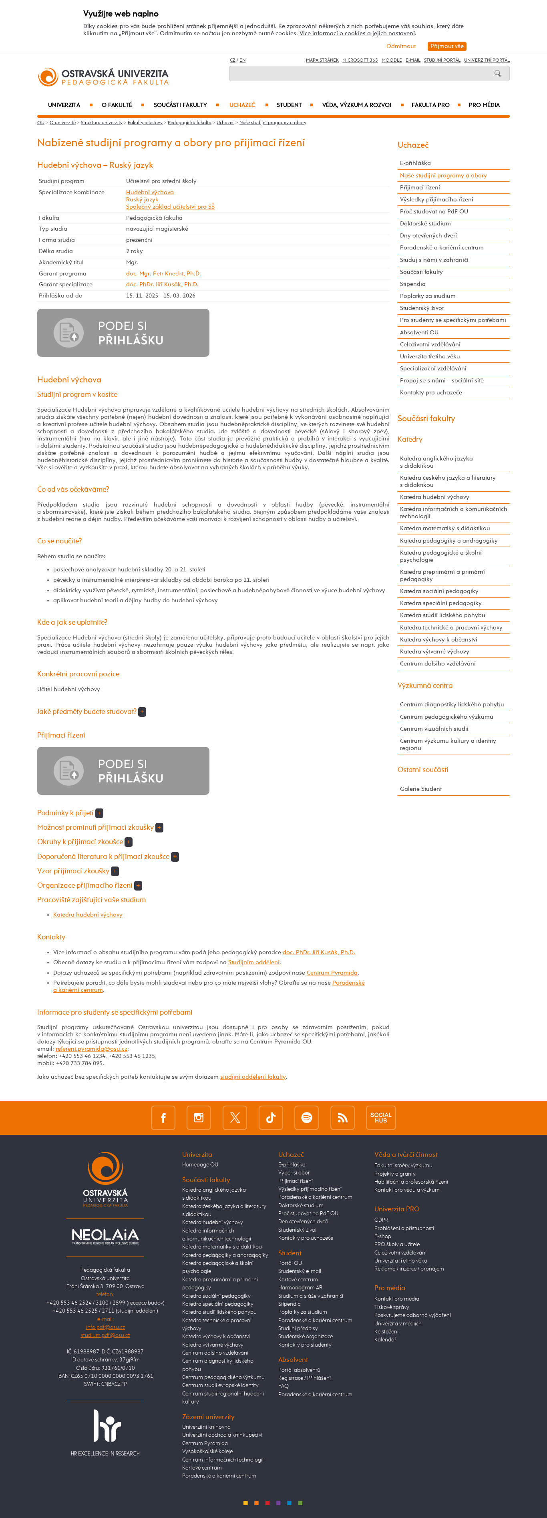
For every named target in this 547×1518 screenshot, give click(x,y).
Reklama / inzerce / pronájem (409, 1269)
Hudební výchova (150, 192)
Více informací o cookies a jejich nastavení (357, 33)
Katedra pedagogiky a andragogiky (449, 541)
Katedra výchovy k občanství (438, 640)
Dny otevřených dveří (428, 236)
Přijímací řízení (420, 188)
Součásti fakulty (186, 105)
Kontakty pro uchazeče (431, 393)
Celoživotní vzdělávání (430, 345)
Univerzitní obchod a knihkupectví (222, 1435)
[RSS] (342, 1117)
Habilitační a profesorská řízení (411, 1182)
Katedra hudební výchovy (88, 915)
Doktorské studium (425, 224)
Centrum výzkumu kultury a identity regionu (448, 744)
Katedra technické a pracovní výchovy (451, 628)
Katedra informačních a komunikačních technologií (453, 512)
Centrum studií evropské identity (220, 1385)
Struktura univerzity (102, 123)
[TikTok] (271, 1117)
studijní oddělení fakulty (253, 1077)
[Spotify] (306, 1117)
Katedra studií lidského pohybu (442, 615)
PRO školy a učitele (397, 1244)
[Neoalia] (105, 1236)
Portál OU (290, 1263)
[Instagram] (199, 1117)
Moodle (392, 60)
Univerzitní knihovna (206, 1427)
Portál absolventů (299, 1370)
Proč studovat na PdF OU (434, 212)
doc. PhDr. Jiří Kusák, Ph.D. (162, 284)
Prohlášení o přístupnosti (404, 1228)
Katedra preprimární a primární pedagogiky (442, 575)
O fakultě (123, 105)
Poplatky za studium (428, 296)
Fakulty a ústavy (145, 123)
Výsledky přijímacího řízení (436, 200)
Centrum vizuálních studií (434, 729)
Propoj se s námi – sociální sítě (442, 381)
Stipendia (413, 284)
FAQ (283, 1386)
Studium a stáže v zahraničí (310, 1296)
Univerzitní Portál (487, 60)
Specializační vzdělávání (433, 369)
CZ (232, 60)
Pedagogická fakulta (189, 123)
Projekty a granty (395, 1174)
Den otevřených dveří (303, 1221)
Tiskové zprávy (391, 1307)
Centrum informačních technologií (222, 1460)
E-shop (382, 1236)
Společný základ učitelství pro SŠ (170, 207)
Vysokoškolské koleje (207, 1451)
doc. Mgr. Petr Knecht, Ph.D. (163, 274)
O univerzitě (63, 123)
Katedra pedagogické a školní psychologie (441, 556)
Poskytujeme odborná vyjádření (412, 1315)
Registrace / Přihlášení (304, 1378)
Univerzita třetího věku (430, 357)
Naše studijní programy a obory (272, 123)
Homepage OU (200, 1165)
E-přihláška (415, 163)
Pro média (484, 105)
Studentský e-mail (299, 1271)
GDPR (381, 1220)
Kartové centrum (202, 1468)
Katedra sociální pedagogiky (439, 591)
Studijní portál (442, 60)
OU (40, 123)
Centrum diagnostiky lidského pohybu (452, 705)
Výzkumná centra (425, 686)
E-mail (413, 60)
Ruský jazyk (142, 200)
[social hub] (381, 1117)
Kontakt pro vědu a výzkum (407, 1190)
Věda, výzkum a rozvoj (363, 105)
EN (242, 60)
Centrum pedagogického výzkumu (446, 717)
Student (295, 105)
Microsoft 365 (360, 60)
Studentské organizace (305, 1336)
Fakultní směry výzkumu (403, 1165)
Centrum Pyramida (332, 973)
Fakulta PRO (436, 105)
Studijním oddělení (254, 962)
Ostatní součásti (423, 770)
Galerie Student (421, 789)
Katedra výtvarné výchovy (434, 652)
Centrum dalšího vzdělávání (438, 664)
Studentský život (422, 308)
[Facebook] (163, 1117)
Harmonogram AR (300, 1288)
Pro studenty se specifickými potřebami (453, 320)
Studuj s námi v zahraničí (434, 260)
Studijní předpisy (298, 1328)
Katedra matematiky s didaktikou (445, 528)
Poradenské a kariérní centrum (442, 248)
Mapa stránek (322, 60)
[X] (235, 1117)
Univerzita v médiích (398, 1324)
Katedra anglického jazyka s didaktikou (436, 462)
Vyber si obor (294, 1173)
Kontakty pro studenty (305, 1345)
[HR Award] (105, 1432)
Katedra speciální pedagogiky (441, 603)
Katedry (410, 439)
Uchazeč (249, 105)
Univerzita (70, 105)
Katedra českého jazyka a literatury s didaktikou (448, 481)
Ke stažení (386, 1332)
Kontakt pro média (396, 1299)
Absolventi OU (419, 333)
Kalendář (385, 1340)
